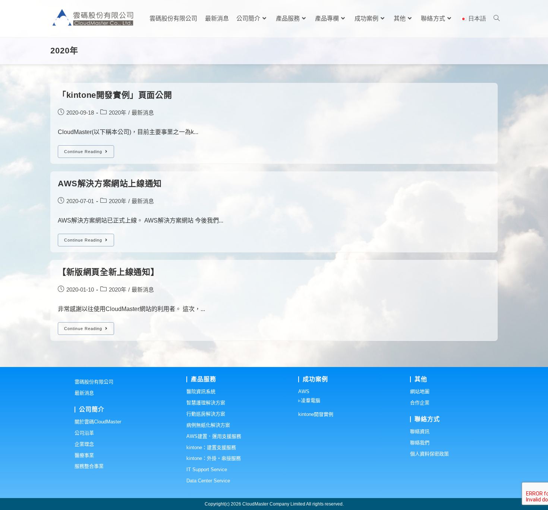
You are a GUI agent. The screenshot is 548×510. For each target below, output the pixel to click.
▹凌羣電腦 (309, 400)
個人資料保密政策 (429, 454)
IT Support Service (206, 469)
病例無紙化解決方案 (208, 425)
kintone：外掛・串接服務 (213, 458)
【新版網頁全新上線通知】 (108, 272)
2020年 (117, 112)
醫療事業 (84, 455)
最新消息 (143, 112)
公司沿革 (84, 433)
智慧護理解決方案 (205, 402)
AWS (303, 391)
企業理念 (84, 444)
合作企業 (419, 402)
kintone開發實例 (315, 414)
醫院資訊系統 (200, 391)
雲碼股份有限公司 (94, 382)
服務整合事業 (89, 466)
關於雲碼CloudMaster (98, 422)
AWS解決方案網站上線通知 (110, 183)
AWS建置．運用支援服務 (213, 436)
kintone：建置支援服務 (211, 447)
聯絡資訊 (419, 431)
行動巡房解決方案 (205, 414)
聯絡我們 (419, 442)
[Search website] (496, 18)
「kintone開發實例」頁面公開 (115, 95)
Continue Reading (89, 153)
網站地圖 (419, 391)
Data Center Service (208, 480)
